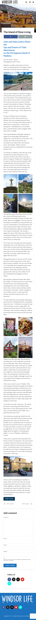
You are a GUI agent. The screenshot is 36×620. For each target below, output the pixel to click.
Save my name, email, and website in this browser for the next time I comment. (16, 560)
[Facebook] (9, 579)
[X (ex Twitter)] (14, 579)
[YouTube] (22, 579)
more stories (9, 498)
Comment (5, 517)
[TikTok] (9, 583)
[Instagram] (18, 579)
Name (5, 538)
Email (5, 545)
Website (5, 551)
